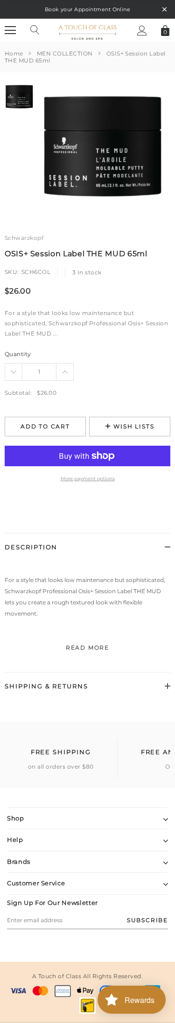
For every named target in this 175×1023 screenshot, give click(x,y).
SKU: (12, 271)
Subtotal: (18, 392)
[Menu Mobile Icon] (10, 30)
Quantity (18, 353)
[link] (20, 97)
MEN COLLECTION (65, 53)
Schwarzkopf (24, 237)
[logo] (87, 29)
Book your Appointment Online (87, 9)
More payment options (88, 479)
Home (14, 53)
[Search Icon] (35, 30)
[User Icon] (142, 30)
